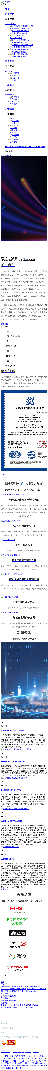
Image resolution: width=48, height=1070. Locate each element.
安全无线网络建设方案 (19, 42)
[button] (23, 258)
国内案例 (13, 99)
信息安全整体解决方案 (19, 33)
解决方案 (9, 14)
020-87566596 (6, 155)
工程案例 (9, 85)
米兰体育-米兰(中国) (9, 1065)
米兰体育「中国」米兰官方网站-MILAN (16, 1056)
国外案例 (13, 104)
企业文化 (13, 128)
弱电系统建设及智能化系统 (20, 28)
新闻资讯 (9, 61)
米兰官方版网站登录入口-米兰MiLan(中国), (25, 146)
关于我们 (9, 109)
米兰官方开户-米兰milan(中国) (12, 1061)
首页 (7, 9)
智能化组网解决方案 (18, 56)
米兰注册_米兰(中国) (14, 1068)
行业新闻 (13, 80)
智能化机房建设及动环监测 (20, 47)
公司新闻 (13, 75)
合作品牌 (13, 142)
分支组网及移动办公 (18, 52)
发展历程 (13, 137)
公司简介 (13, 123)
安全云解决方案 (16, 38)
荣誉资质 (13, 132)
